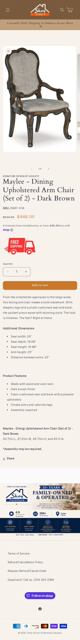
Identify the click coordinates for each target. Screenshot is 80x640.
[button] (7, 10)
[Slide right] (48, 169)
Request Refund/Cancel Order (27, 571)
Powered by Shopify (51, 633)
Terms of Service (19, 554)
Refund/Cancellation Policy (25, 562)
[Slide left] (31, 169)
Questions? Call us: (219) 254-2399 (31, 580)
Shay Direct (33, 633)
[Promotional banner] (40, 509)
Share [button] (10, 459)
